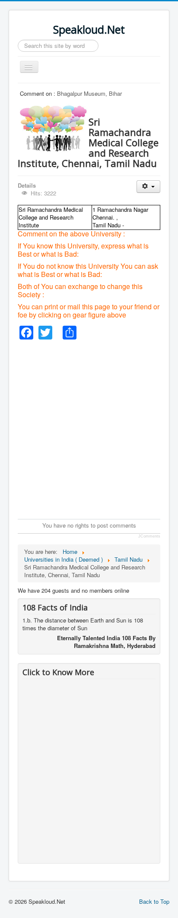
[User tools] (148, 186)
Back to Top (154, 901)
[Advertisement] (89, 428)
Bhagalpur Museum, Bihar (89, 93)
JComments (149, 536)
